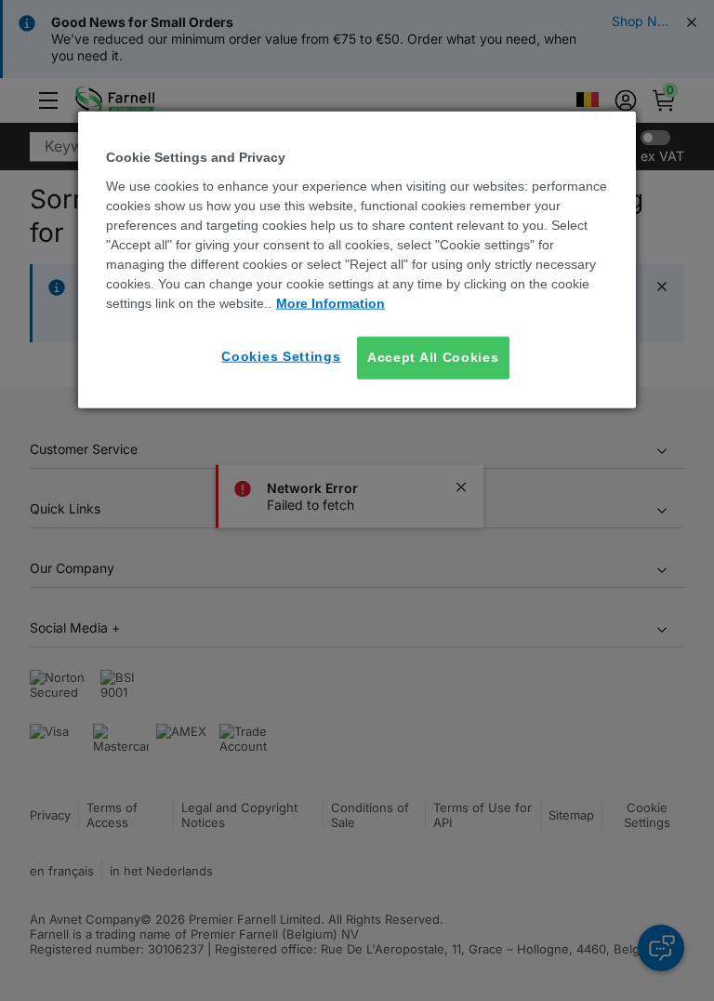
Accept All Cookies (433, 357)
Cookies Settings (280, 356)
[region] (357, 259)
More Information (330, 303)
